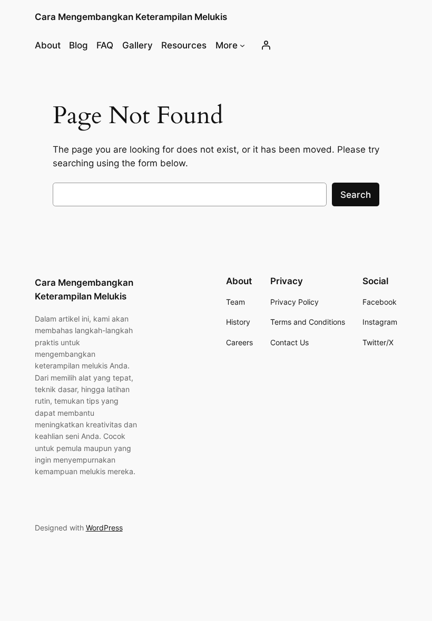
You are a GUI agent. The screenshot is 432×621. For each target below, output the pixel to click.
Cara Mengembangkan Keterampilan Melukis (131, 17)
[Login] (266, 45)
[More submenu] (242, 45)
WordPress (104, 527)
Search (355, 194)
